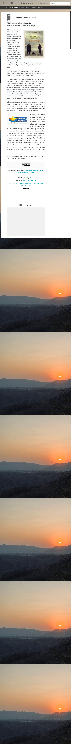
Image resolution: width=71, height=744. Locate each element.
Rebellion (28, 185)
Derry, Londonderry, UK (29, 181)
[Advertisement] (55, 43)
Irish (38, 183)
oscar (23, 185)
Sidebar (27, 7)
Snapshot (33, 7)
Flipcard (8, 7)
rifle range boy (33, 178)
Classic (3, 7)
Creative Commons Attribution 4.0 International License (31, 171)
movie (41, 183)
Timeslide (40, 7)
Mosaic (21, 7)
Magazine (15, 7)
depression (22, 183)
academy (15, 183)
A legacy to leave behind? (26, 17)
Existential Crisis (31, 183)
